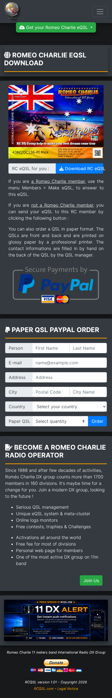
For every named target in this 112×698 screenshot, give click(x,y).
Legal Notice (67, 689)
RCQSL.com (44, 689)
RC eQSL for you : (30, 168)
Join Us (91, 580)
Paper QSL (19, 421)
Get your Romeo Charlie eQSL (57, 27)
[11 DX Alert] (56, 620)
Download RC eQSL (83, 168)
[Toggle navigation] (100, 11)
